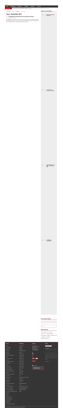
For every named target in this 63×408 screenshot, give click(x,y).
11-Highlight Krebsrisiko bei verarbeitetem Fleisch (21, 16)
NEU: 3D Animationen (9, 369)
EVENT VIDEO (8, 375)
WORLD (20, 391)
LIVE (19, 375)
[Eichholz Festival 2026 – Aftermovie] (44, 87)
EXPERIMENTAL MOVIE (22, 350)
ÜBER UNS (39, 6)
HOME (7, 6)
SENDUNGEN (19, 6)
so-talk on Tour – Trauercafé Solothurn (50, 90)
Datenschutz (8, 392)
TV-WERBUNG (8, 363)
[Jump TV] (6, 4)
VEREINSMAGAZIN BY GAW (23, 388)
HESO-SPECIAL (21, 374)
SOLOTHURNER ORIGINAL (10, 389)
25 (49, 357)
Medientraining (8, 377)
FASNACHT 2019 (21, 356)
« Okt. (46, 361)
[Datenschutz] (38, 365)
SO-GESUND (21, 378)
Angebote (33, 6)
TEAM (7, 356)
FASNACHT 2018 (21, 355)
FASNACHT (20, 352)
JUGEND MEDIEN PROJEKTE (10, 355)
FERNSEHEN (8, 353)
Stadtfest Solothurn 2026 (45, 338)
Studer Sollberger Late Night (10, 403)
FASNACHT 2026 (21, 367)
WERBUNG (26, 6)
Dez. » (48, 361)
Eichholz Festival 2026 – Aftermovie (50, 15)
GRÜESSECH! (21, 372)
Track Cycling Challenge (9, 386)
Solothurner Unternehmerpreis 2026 (11, 391)
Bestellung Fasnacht (9, 397)
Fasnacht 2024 (21, 364)
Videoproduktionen (9, 367)
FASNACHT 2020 (21, 358)
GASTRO (20, 369)
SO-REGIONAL (21, 380)
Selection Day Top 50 (9, 388)
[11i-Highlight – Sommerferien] (44, 312)
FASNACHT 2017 (21, 353)
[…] (28, 21)
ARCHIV (7, 364)
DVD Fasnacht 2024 (9, 399)
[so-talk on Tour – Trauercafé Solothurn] (44, 162)
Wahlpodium (8, 380)
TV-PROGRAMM (12, 6)
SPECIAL (20, 385)
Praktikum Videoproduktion (10, 383)
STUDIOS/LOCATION (9, 358)
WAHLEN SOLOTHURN (22, 389)
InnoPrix (7, 394)
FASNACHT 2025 (21, 366)
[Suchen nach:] (51, 8)
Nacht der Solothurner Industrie (24, 377)
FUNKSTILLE (8, 402)
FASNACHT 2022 (21, 361)
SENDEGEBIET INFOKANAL (10, 361)
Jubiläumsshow (8, 400)
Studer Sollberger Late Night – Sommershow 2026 (50, 165)
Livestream (7, 378)
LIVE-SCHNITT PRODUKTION (10, 374)
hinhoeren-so (8, 385)
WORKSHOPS (8, 366)
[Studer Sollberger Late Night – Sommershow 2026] (44, 237)
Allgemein (20, 347)
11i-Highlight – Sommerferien (49, 240)
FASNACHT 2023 (21, 363)
